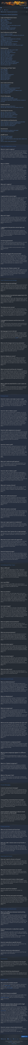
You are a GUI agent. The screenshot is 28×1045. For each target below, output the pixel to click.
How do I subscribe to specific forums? (8, 124)
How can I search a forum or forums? (8, 112)
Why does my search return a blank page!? (9, 114)
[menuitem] (16, 1039)
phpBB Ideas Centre (5, 997)
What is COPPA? (4, 20)
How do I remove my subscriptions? (8, 125)
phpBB (16, 337)
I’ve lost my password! (5, 26)
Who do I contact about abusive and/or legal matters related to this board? (14, 139)
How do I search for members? (7, 115)
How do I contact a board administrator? (8, 141)
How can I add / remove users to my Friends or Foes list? (12, 107)
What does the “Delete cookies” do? (8, 29)
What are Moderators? (5, 85)
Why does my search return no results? (8, 113)
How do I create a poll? (5, 53)
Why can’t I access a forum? (6, 57)
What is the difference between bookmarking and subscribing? (13, 121)
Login (2, 9)
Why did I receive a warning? (6, 59)
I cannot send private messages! (7, 97)
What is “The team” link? (5, 93)
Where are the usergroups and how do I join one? (10, 88)
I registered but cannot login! (6, 22)
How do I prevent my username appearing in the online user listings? (12, 36)
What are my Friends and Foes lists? (8, 106)
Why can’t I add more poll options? (7, 54)
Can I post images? (4, 73)
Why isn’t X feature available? (6, 137)
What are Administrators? (6, 84)
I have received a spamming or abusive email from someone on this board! (13, 101)
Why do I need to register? (6, 19)
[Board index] (14, 3)
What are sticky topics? (5, 77)
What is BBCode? (4, 69)
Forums (1, 8)
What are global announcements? (7, 74)
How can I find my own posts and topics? (9, 117)
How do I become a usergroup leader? (8, 89)
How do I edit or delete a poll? (6, 56)
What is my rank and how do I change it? (9, 43)
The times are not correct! (6, 37)
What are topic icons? (5, 79)
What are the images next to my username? (9, 41)
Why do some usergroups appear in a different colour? (11, 90)
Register (6, 9)
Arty (11, 1042)
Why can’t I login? (4, 24)
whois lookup (3, 1010)
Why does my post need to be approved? (9, 63)
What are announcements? (6, 75)
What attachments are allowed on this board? (9, 130)
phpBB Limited (7, 985)
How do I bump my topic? (6, 64)
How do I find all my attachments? (7, 131)
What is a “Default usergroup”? (7, 91)
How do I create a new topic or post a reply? (9, 49)
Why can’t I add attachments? (7, 58)
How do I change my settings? (7, 33)
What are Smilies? (4, 72)
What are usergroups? (5, 86)
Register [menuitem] (27, 8)
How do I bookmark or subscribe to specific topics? (11, 123)
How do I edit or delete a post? (7, 51)
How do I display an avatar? (6, 42)
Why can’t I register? (5, 21)
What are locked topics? (5, 78)
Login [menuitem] (25, 8)
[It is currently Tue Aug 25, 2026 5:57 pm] (26, 12)
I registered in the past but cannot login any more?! (11, 25)
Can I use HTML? (4, 70)
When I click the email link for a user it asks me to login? (12, 45)
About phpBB (9, 988)
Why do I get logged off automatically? (8, 27)
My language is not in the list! (6, 40)
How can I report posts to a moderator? (8, 61)
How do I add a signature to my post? (8, 52)
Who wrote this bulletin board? (7, 136)
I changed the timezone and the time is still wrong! (11, 38)
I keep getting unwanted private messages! (9, 98)
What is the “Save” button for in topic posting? (10, 62)
